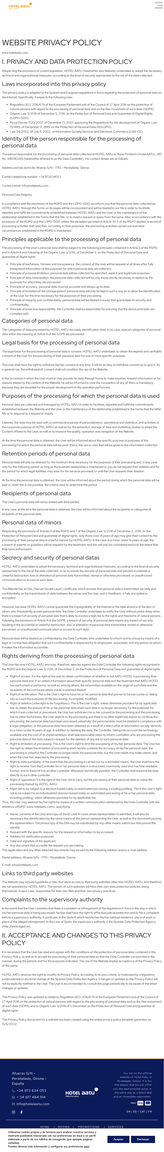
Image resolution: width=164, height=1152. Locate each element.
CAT (142, 1111)
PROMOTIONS (90, 1127)
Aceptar (118, 1139)
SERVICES (116, 1127)
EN (129, 1111)
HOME (45, 1127)
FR (150, 1111)
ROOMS (63, 1127)
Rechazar (143, 1139)
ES (135, 1111)
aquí (86, 1146)
